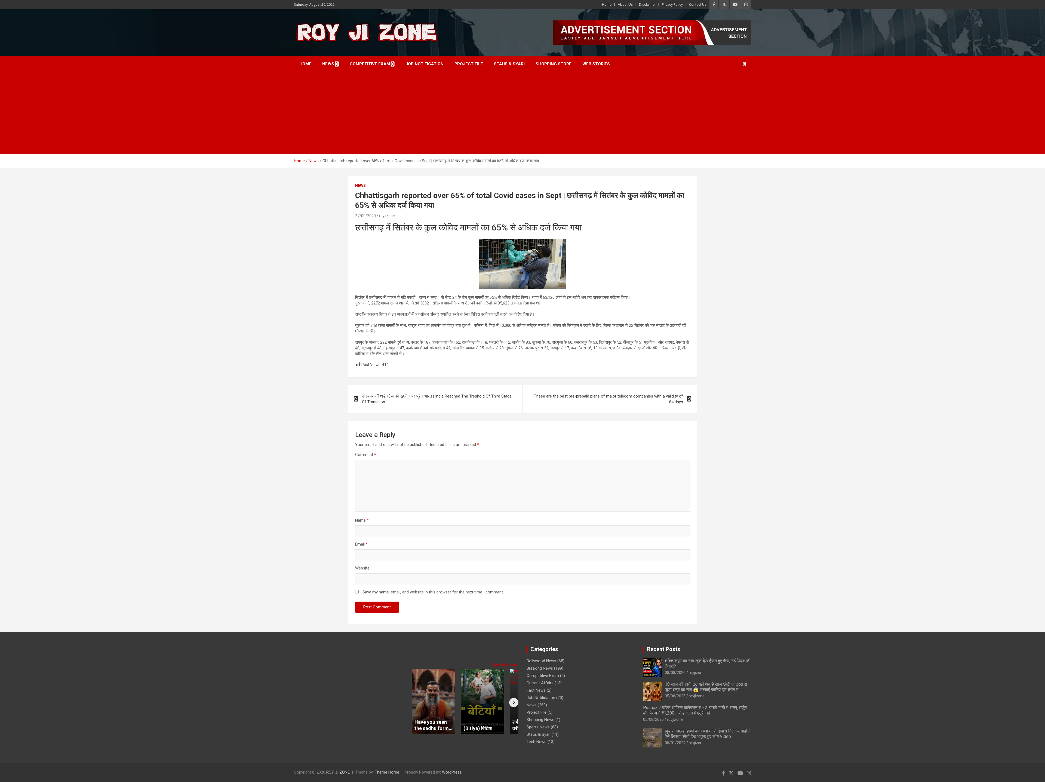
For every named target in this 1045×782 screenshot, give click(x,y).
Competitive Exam (370, 63)
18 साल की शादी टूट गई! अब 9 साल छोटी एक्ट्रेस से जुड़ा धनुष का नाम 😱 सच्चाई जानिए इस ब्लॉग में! (706, 687)
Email (361, 544)
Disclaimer (647, 4)
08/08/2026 (675, 672)
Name (362, 520)
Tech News (536, 741)
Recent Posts (663, 649)
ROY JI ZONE (338, 772)
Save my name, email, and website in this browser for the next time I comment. (433, 592)
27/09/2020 (365, 216)
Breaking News (540, 668)
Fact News (536, 690)
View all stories (504, 664)
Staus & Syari (509, 63)
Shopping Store (553, 63)
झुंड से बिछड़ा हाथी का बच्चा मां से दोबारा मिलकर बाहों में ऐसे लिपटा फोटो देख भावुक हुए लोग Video (708, 733)
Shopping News (540, 719)
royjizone (387, 216)
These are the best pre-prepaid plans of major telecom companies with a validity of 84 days (608, 399)
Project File (468, 63)
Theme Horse (387, 772)
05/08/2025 (675, 696)
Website (362, 568)
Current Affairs (540, 683)
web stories (596, 63)
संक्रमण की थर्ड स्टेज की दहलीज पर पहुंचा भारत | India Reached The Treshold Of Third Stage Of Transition (437, 399)
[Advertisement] (522, 113)
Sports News (538, 727)
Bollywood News (541, 660)
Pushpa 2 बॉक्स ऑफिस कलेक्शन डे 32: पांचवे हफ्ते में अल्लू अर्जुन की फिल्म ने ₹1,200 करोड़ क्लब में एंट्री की (695, 710)
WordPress (452, 772)
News (328, 63)
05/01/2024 (675, 743)
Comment (365, 454)
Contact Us (697, 4)
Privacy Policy (672, 4)
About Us (625, 4)
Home (606, 4)
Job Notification (424, 63)
